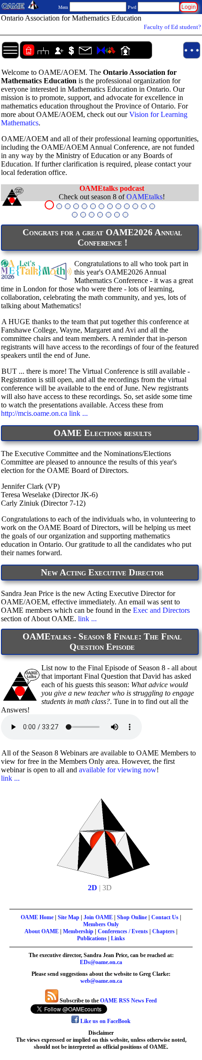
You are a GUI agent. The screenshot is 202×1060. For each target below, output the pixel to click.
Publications (92, 938)
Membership (78, 931)
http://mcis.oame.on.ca (34, 413)
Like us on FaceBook (105, 1021)
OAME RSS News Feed (128, 1000)
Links (118, 938)
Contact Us (165, 917)
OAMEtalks (144, 197)
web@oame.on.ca (101, 981)
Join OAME (98, 917)
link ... (78, 413)
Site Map (68, 917)
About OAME (41, 931)
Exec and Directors (161, 610)
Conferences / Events (123, 931)
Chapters (163, 931)
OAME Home (37, 917)
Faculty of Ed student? (172, 26)
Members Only (101, 924)
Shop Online (132, 917)
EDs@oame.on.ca (101, 962)
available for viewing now (117, 770)
